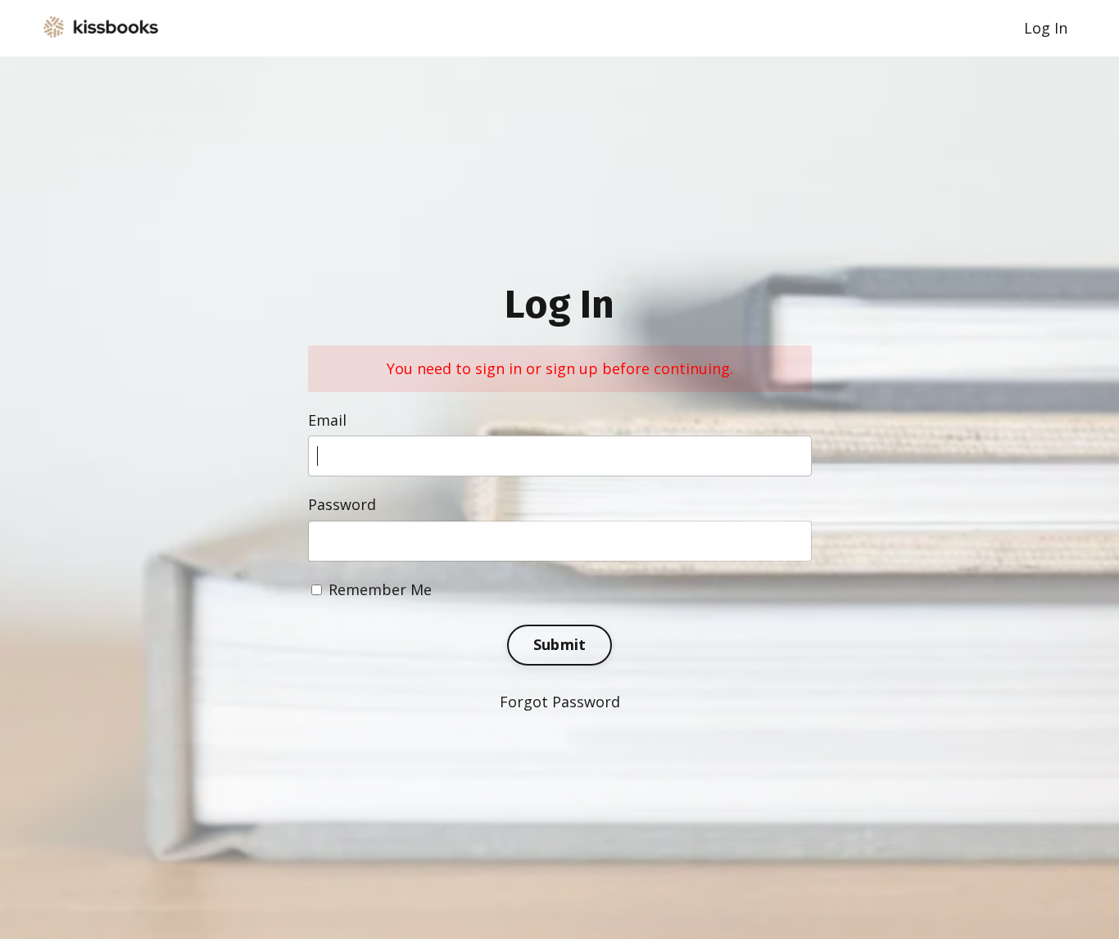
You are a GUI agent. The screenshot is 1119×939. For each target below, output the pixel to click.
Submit (560, 644)
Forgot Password (560, 701)
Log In (1045, 28)
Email (327, 420)
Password (342, 504)
